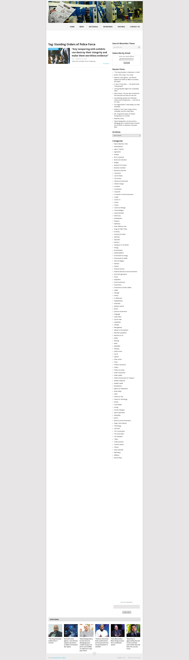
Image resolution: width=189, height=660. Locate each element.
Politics (116, 367)
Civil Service (117, 178)
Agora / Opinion (119, 149)
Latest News (117, 317)
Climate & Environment (121, 181)
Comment (117, 186)
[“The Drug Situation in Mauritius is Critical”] (55, 630)
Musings (116, 341)
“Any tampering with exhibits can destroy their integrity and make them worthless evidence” (90, 52)
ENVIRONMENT (119, 253)
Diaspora (116, 221)
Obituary (116, 349)
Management (118, 327)
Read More (106, 63)
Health (116, 290)
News (82, 27)
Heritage (116, 293)
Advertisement (118, 146)
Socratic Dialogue (119, 410)
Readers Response (119, 380)
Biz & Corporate (119, 157)
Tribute (116, 447)
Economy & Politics (120, 234)
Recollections (118, 386)
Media (116, 338)
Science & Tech (118, 396)
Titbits (116, 439)
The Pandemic (118, 436)
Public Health (118, 375)
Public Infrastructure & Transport (124, 378)
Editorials (93, 27)
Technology (117, 426)
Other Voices (118, 359)
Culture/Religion (119, 210)
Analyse (116, 154)
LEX (73, 59)
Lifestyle (116, 325)
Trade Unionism (118, 442)
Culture (116, 202)
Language (117, 314)
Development (118, 218)
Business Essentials (120, 168)
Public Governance (119, 372)
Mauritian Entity (119, 118)
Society (116, 407)
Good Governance (119, 282)
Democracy (117, 215)
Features (121, 27)
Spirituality (117, 415)
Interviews (108, 27)
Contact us (135, 27)
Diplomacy (117, 223)
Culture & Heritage (119, 208)
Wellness (116, 455)
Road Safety (117, 391)
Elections (116, 242)
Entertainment (118, 250)
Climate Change (119, 184)
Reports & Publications (121, 388)
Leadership (117, 322)
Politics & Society (119, 370)
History (116, 295)
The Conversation (119, 431)
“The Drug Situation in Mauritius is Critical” (127, 72)
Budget (116, 162)
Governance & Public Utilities (122, 287)
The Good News (119, 434)
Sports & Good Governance (122, 420)
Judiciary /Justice (119, 306)
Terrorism (117, 428)
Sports (116, 418)
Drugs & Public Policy (120, 229)
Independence (118, 301)
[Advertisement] (82, 35)
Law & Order (118, 319)
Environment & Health (120, 258)
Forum (116, 277)
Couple (116, 197)
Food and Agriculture (120, 274)
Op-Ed (116, 354)
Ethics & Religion (119, 261)
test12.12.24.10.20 (134, 658)
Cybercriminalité (119, 213)
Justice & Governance (120, 311)
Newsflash (117, 346)
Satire (116, 394)
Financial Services (119, 269)
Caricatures (117, 173)
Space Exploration (119, 412)
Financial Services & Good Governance (125, 271)
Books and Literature (120, 160)
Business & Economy (120, 165)
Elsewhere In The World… (122, 245)
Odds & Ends (118, 351)
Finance (116, 266)
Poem (116, 362)
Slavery (116, 402)
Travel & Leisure (119, 444)
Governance (117, 285)
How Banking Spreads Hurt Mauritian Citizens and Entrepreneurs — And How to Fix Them (127, 100)
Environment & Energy (121, 255)
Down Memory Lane (120, 226)
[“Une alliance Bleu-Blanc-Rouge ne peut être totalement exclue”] (118, 630)
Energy (116, 247)
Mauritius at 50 (118, 335)
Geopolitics (117, 279)
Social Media (118, 404)
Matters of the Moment (121, 330)
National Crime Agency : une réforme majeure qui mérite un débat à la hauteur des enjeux (126, 79)
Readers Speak (118, 383)
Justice (116, 309)
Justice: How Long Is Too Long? (123, 75)
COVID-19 (117, 200)
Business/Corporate (120, 170)
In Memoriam (118, 298)
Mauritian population (120, 333)
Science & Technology (120, 399)
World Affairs (118, 458)
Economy (117, 231)
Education (117, 239)
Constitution (118, 189)
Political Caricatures (120, 364)
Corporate (117, 192)
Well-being (117, 452)
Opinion (116, 356)
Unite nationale (118, 450)
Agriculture (117, 152)
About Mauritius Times (121, 144)
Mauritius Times (59, 658)
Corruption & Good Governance (123, 194)
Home (72, 27)
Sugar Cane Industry (120, 423)
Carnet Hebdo (118, 176)
